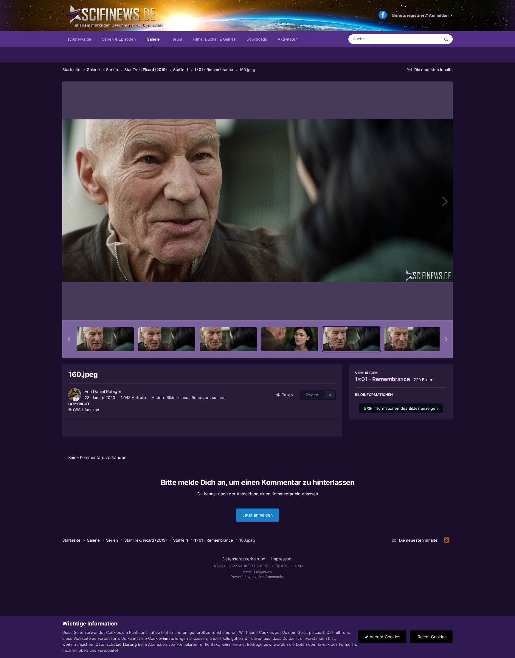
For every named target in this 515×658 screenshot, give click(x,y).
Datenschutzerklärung (244, 558)
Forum (176, 39)
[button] (68, 339)
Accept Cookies (384, 636)
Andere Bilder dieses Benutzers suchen (189, 397)
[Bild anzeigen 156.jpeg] (105, 339)
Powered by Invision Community (257, 576)
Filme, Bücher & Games (214, 39)
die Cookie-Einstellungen (164, 638)
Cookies (266, 632)
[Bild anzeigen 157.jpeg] (167, 339)
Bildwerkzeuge (425, 309)
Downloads (256, 39)
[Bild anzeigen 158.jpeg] (228, 339)
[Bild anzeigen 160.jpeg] (351, 339)
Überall (426, 39)
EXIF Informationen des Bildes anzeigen (401, 408)
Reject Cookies (431, 636)
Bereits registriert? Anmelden (421, 15)
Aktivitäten (288, 39)
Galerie (153, 39)
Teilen (286, 394)
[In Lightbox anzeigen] (257, 200)
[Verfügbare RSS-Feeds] (446, 540)
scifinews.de (79, 39)
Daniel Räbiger (107, 391)
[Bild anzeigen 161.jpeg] (413, 339)
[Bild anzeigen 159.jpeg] (290, 339)
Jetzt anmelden (257, 514)
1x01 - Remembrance (382, 379)
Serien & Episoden (119, 39)
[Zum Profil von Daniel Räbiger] (74, 394)
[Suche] (446, 39)
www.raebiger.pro (257, 571)
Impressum (282, 558)
